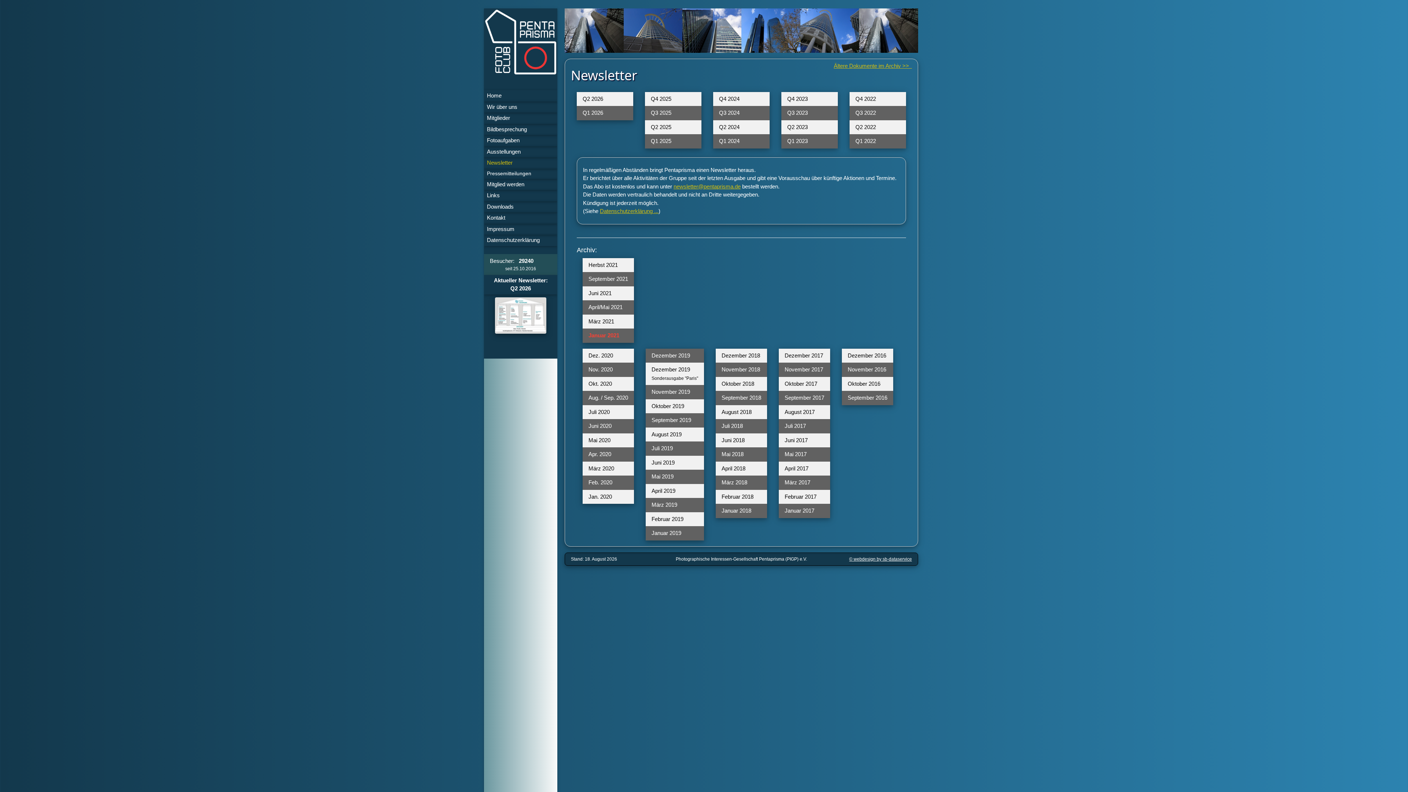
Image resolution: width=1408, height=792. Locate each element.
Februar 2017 (801, 497)
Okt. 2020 (600, 384)
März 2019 (664, 505)
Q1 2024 (729, 141)
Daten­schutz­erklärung (513, 240)
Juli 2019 (662, 448)
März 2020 (601, 468)
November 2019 (671, 392)
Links (493, 195)
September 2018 (741, 398)
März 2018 (734, 482)
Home (494, 95)
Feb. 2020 (600, 482)
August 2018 (737, 412)
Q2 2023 (797, 127)
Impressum (500, 229)
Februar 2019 (667, 519)
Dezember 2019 (671, 355)
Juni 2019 (663, 462)
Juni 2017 (796, 440)
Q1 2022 (865, 141)
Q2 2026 (593, 99)
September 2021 (608, 279)
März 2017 (797, 482)
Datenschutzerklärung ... (629, 211)
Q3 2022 (865, 113)
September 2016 (867, 398)
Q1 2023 (797, 141)
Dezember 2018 (741, 355)
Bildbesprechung (507, 129)
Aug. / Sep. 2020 (608, 398)
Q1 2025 (661, 141)
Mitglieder (498, 118)
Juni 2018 (733, 440)
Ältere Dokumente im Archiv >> (873, 66)
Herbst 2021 (603, 265)
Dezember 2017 (804, 355)
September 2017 (804, 398)
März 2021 (601, 321)
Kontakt (496, 217)
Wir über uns (502, 107)
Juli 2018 (732, 426)
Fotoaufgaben (503, 140)
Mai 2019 (663, 476)
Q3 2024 (729, 113)
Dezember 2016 (867, 355)
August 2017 (800, 412)
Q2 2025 (661, 127)
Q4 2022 (865, 99)
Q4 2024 (729, 99)
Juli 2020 (599, 412)
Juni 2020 (600, 426)
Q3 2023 (797, 113)
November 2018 (741, 369)
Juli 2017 (795, 426)
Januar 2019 (666, 533)
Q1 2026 (593, 113)
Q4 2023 (797, 99)
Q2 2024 (729, 127)
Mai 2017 (796, 454)
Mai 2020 (599, 440)
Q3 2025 (661, 113)
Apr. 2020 (599, 454)
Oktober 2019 (668, 406)
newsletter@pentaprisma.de (707, 186)
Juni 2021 (600, 293)
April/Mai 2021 (605, 307)
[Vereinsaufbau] (520, 315)
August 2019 (667, 434)
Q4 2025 (661, 99)
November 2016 (867, 369)
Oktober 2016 (864, 384)
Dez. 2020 (600, 355)
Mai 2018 (733, 454)
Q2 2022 (865, 127)
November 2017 (804, 369)
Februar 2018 (738, 497)
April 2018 (733, 468)
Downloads (500, 206)
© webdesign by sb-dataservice (880, 559)
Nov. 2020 (600, 369)
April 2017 (796, 468)
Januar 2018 (736, 510)
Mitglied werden (505, 184)
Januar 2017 (799, 510)
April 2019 (663, 491)
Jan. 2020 (600, 497)
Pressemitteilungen (509, 173)
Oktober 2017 (801, 384)
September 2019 (671, 420)
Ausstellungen (504, 151)
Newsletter (500, 163)
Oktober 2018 (738, 384)
